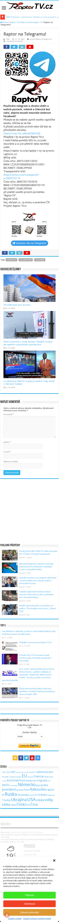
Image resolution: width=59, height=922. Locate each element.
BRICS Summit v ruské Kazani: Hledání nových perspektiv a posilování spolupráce (28, 343)
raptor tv (11, 260)
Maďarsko (30, 780)
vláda (40, 800)
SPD (36, 795)
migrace (42, 780)
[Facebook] (20, 757)
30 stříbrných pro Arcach (16, 304)
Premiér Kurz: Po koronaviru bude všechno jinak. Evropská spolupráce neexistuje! (35, 658)
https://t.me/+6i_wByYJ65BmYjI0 (21, 133)
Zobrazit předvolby (29, 912)
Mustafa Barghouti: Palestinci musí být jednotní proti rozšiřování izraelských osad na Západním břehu (36, 567)
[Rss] (15, 757)
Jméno (7, 442)
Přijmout (29, 895)
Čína (34, 804)
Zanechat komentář (14, 41)
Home (5, 22)
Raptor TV (14, 22)
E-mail (7, 452)
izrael (4, 781)
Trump (6, 800)
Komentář (8, 414)
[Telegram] (43, 757)
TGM (7, 39)
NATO (5, 785)
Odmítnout (29, 903)
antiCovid (20, 772)
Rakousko (38, 789)
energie (18, 777)
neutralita (13, 786)
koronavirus (16, 780)
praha (44, 785)
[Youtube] (32, 757)
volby (49, 800)
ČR (28, 805)
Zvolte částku (29, 732)
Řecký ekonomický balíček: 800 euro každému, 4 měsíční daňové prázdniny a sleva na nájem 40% (37, 691)
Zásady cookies (15, 918)
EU (24, 776)
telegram (40, 260)
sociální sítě (26, 260)
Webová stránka (10, 461)
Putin (27, 789)
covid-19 (33, 772)
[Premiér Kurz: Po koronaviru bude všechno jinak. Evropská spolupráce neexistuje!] (10, 659)
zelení (13, 805)
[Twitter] (26, 757)
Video (23, 22)
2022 (4, 772)
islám (46, 777)
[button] (54, 860)
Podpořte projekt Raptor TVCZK (29, 726)
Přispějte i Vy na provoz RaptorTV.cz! (35, 642)
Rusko (11, 794)
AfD (13, 772)
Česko (22, 804)
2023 (8, 772)
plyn (38, 785)
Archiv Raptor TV (34, 22)
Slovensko (23, 794)
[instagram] (37, 757)
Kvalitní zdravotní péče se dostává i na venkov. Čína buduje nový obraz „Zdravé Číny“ (37, 608)
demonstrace (45, 772)
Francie (39, 776)
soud (31, 795)
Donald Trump (8, 777)
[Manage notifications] (6, 915)
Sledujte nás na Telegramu (31, 243)
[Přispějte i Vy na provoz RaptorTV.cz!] (10, 646)
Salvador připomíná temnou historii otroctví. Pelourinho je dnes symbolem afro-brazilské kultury (36, 594)
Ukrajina (19, 799)
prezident (9, 789)
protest (20, 790)
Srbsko (42, 794)
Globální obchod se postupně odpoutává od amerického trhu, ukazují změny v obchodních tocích (37, 581)
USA (31, 799)
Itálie (51, 777)
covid (26, 772)
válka (6, 804)
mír (49, 781)
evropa (30, 777)
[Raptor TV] (29, 5)
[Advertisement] (29, 509)
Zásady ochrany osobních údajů (37, 918)
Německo (27, 784)
